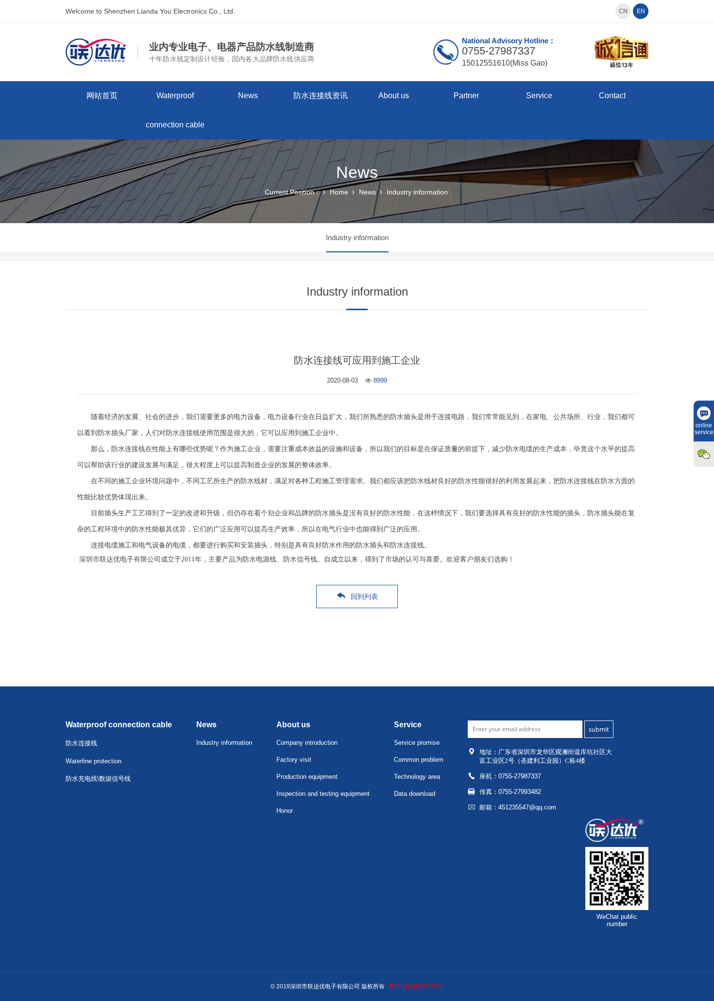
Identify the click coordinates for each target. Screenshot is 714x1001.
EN (641, 11)
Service (539, 95)
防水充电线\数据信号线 (98, 778)
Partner (466, 95)
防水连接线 (81, 743)
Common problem (418, 759)
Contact (612, 95)
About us (393, 95)
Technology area (417, 776)
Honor (284, 810)
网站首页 (102, 95)
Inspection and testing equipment (323, 793)
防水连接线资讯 (320, 95)
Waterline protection (93, 761)
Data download (414, 793)
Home (339, 192)
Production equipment (307, 776)
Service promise (417, 742)
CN (623, 11)
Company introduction (307, 742)
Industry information (417, 192)
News (248, 95)
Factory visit (293, 759)
